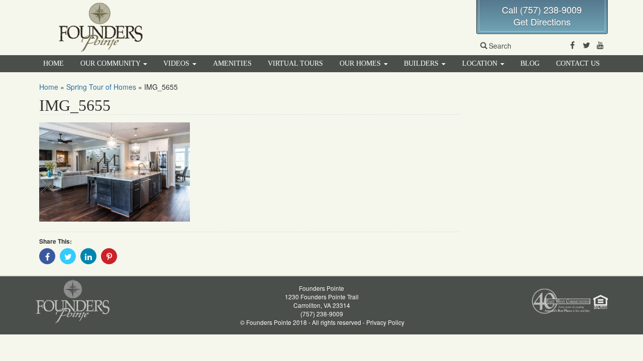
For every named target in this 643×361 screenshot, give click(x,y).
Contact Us (578, 63)
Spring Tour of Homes (101, 87)
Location (480, 63)
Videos (177, 63)
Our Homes (361, 63)
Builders (422, 63)
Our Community (111, 63)
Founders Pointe (321, 288)
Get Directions (542, 21)
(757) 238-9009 (321, 313)
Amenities (232, 63)
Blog (530, 63)
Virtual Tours (295, 63)
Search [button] (500, 46)
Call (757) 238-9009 (542, 9)
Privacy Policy (385, 322)
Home (53, 63)
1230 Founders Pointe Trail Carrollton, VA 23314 (322, 300)
